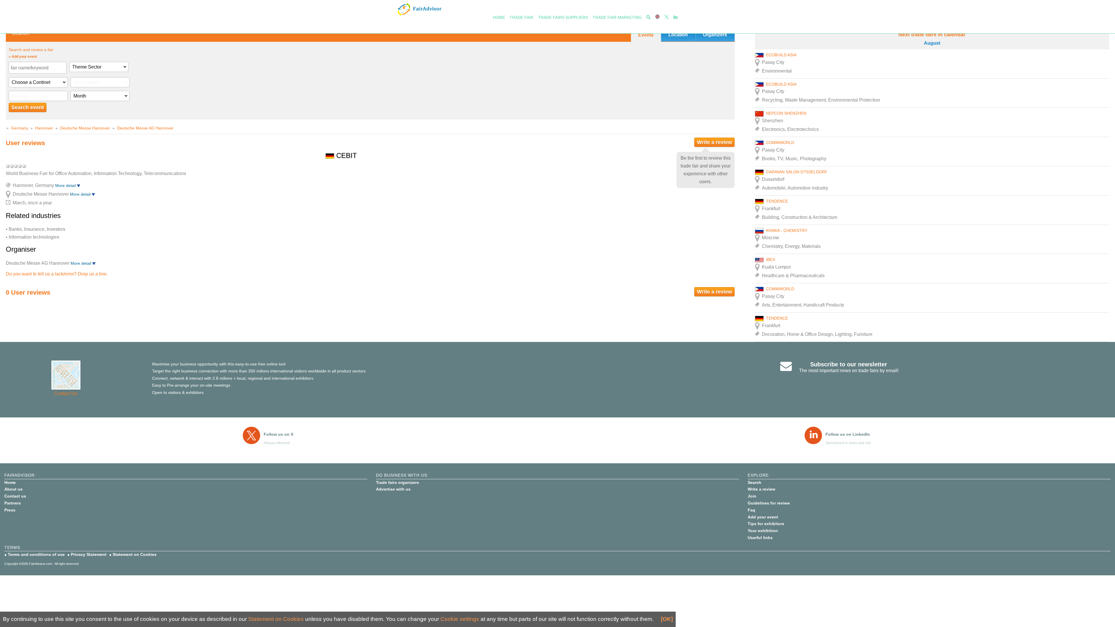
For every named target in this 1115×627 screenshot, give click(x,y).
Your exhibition (763, 530)
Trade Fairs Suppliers (563, 17)
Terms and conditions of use (36, 554)
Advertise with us (393, 489)
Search (754, 482)
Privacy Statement (89, 554)
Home (499, 17)
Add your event (763, 517)
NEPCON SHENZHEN (786, 113)
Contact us (15, 496)
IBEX (770, 259)
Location (678, 34)
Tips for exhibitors (766, 523)
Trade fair (521, 17)
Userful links (760, 537)
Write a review (714, 142)
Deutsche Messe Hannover (85, 128)
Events (646, 35)
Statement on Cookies (135, 554)
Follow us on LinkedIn (848, 434)
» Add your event (23, 57)
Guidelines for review (769, 503)
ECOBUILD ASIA (781, 55)
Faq (751, 510)
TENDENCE (777, 201)
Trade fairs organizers (397, 482)
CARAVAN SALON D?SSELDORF (797, 172)
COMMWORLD (780, 142)
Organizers (715, 34)
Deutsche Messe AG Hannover (145, 128)
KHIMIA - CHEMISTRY (786, 230)
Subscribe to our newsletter (848, 364)
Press (9, 510)
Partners (12, 503)
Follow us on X (278, 434)
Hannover (44, 128)
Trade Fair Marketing (617, 17)
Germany (19, 128)
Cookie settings (459, 619)
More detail (66, 185)
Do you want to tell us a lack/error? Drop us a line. (57, 273)
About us (13, 489)
